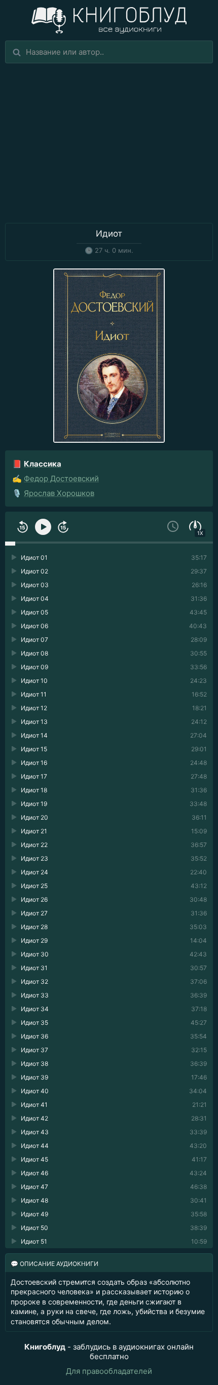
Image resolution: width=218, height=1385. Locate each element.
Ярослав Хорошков (59, 493)
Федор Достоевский (61, 478)
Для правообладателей (109, 1371)
